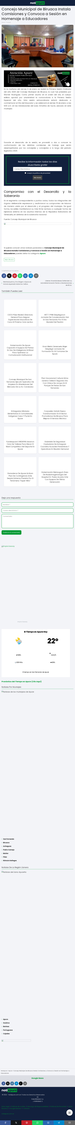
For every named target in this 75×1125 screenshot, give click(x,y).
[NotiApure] (37, 86)
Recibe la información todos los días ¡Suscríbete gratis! (37, 163)
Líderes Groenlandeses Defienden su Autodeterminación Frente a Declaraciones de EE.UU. (56, 283)
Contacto (26, 1108)
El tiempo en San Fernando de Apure (36, 672)
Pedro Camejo (8, 850)
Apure (5, 1019)
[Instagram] (12, 1083)
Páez (5, 857)
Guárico (6, 1023)
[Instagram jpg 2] (37, 224)
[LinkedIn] (25, 275)
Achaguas (7, 846)
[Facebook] (4, 275)
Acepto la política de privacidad (38, 173)
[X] (9, 275)
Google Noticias (15, 1108)
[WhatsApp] (20, 275)
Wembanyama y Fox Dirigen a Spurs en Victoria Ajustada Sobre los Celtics (17, 283)
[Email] (36, 275)
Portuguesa (8, 1030)
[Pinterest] (14, 275)
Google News (37, 1078)
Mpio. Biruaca (9, 260)
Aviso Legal (5, 1106)
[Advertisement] (37, 125)
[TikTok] (21, 1083)
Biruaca (6, 843)
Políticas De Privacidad (58, 1106)
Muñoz (5, 853)
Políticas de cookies (18, 1106)
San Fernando (8, 839)
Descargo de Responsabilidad (38, 1106)
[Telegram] (30, 275)
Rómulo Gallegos (10, 861)
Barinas (6, 1026)
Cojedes (6, 1034)
